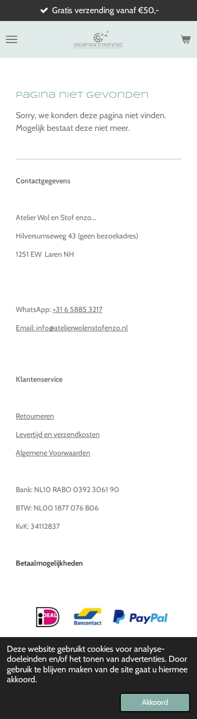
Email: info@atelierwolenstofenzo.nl (72, 327)
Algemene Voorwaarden (53, 452)
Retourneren (35, 416)
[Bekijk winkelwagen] (185, 39)
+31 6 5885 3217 (77, 309)
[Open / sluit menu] (11, 39)
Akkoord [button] (155, 702)
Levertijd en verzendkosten (58, 434)
